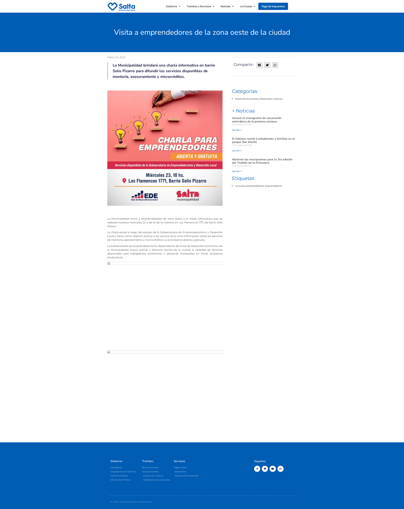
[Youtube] (273, 469)
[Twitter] (265, 469)
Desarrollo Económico (247, 98)
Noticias (226, 6)
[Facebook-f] (257, 469)
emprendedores (273, 185)
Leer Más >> (237, 130)
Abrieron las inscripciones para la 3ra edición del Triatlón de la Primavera (262, 161)
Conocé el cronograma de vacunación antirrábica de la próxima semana (256, 119)
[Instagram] (280, 469)
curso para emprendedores (249, 185)
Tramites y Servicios (199, 6)
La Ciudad (246, 6)
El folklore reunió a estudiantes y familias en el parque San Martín (263, 140)
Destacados (266, 98)
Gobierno (171, 6)
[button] (293, 6)
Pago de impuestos (273, 6)
